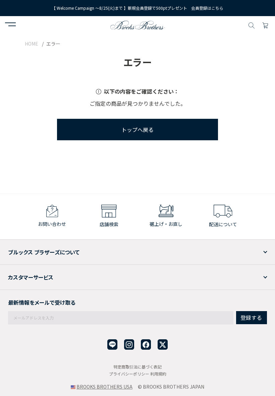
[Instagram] (129, 344)
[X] (163, 344)
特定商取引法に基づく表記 (137, 366)
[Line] (112, 344)
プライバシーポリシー (129, 374)
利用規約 (158, 374)
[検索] (252, 24)
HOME (31, 43)
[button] (10, 25)
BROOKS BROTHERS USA (104, 386)
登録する (251, 317)
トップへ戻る (137, 130)
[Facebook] (146, 344)
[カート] (265, 24)
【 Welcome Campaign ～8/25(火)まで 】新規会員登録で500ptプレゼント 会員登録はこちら (137, 8)
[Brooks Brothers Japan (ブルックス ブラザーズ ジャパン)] (137, 24)
